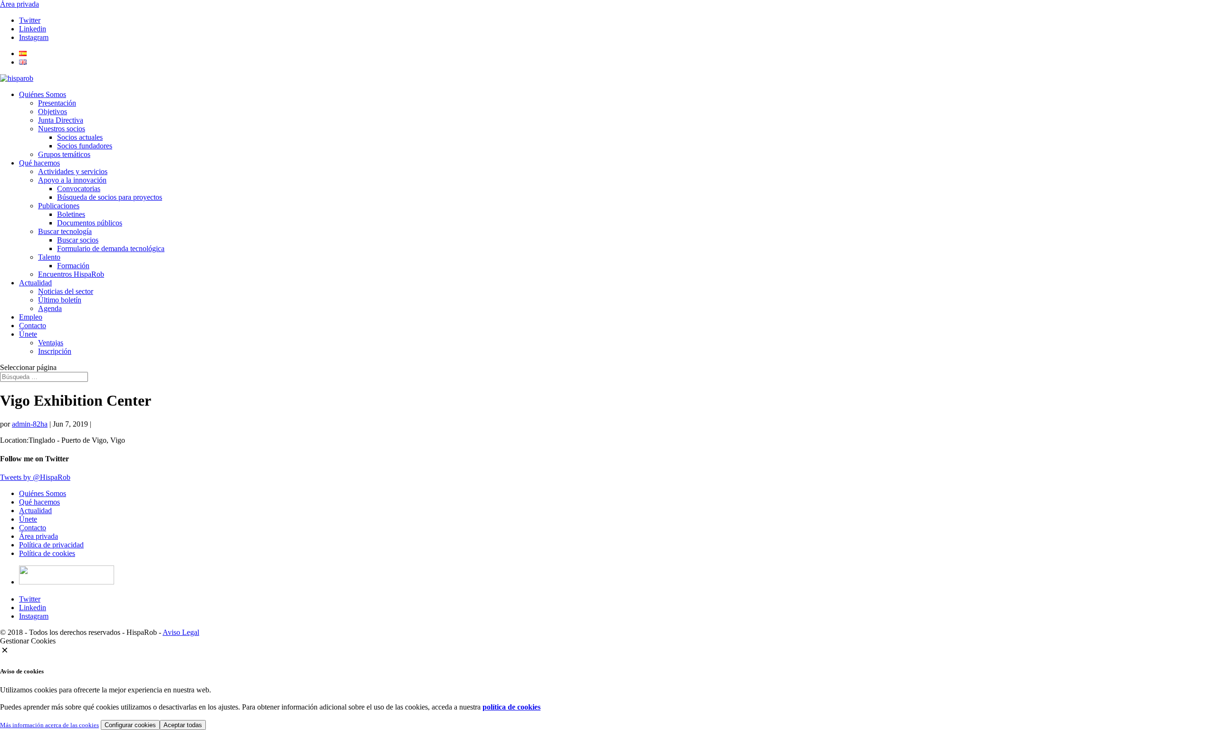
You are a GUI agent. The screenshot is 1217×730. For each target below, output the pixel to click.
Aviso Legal (181, 632)
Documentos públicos (89, 223)
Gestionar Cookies (28, 641)
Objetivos (52, 111)
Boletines (71, 214)
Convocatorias (78, 189)
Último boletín (59, 300)
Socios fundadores (84, 146)
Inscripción (54, 351)
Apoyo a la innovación (72, 180)
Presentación (57, 103)
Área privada (19, 4)
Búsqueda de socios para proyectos (109, 197)
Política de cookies (47, 553)
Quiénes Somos (42, 94)
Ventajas (50, 343)
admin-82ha (30, 424)
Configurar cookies (130, 725)
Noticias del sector (65, 291)
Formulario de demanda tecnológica (110, 248)
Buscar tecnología (65, 231)
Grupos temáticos (64, 154)
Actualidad (35, 283)
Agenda (50, 308)
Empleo (30, 317)
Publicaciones (58, 206)
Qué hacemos (39, 163)
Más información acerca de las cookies (49, 725)
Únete (28, 334)
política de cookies (512, 707)
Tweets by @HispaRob (35, 477)
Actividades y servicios (72, 171)
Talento (49, 257)
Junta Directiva (60, 120)
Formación (73, 266)
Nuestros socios (61, 129)
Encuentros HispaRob (71, 274)
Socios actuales (80, 137)
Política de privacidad (51, 545)
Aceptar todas (183, 725)
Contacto (32, 325)
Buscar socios (77, 240)
